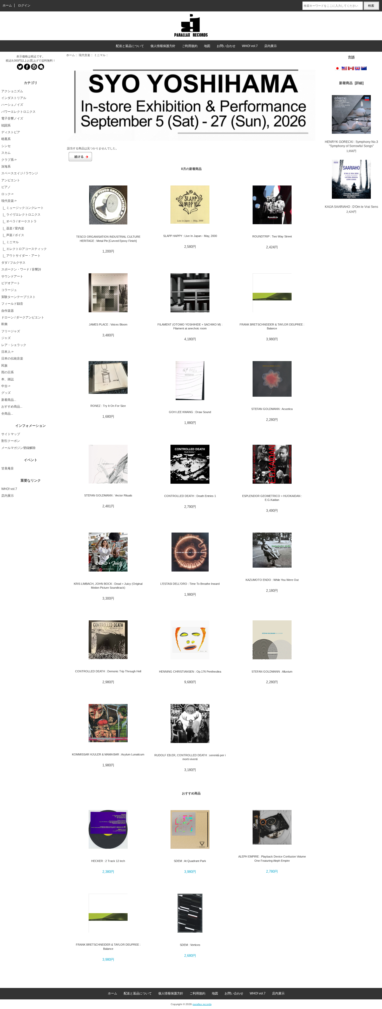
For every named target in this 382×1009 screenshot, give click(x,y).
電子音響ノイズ (12, 118)
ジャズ (6, 338)
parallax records (202, 1004)
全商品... (7, 413)
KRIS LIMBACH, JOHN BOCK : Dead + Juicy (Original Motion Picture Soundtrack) (108, 585)
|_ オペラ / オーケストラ (19, 221)
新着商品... (8, 400)
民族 (4, 365)
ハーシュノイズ (12, 105)
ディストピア (10, 132)
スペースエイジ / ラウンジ (19, 173)
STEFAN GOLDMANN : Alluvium (272, 671)
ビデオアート (10, 283)
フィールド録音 (12, 304)
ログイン (24, 5)
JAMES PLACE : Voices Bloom (108, 324)
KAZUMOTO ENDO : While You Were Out (272, 579)
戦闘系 (6, 125)
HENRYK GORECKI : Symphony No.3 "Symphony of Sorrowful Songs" (351, 144)
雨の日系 (7, 372)
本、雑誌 (7, 379)
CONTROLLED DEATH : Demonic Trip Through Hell (108, 671)
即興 (4, 324)
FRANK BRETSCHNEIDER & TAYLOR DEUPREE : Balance (272, 326)
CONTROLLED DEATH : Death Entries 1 (190, 495)
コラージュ (9, 290)
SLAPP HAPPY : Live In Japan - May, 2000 (190, 235)
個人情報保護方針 (162, 46)
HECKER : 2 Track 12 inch (108, 860)
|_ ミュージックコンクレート (22, 208)
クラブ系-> (9, 160)
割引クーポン (10, 441)
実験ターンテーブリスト (18, 297)
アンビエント (10, 180)
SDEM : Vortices (190, 944)
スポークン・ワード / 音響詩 (21, 269)
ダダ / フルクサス (13, 262)
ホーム (7, 5)
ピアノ (6, 187)
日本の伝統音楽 (12, 358)
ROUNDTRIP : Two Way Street (272, 236)
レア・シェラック (13, 345)
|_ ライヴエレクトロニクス (21, 214)
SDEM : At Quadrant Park (190, 860)
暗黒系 (6, 139)
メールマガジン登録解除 (18, 448)
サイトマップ (10, 434)
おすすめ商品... (11, 406)
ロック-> (7, 194)
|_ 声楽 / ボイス (12, 235)
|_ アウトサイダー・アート (21, 255)
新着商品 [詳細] (351, 83)
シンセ (6, 146)
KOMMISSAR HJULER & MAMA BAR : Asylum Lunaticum (108, 754)
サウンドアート (12, 276)
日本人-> (7, 352)
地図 (207, 46)
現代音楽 (84, 55)
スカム (6, 153)
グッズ (6, 393)
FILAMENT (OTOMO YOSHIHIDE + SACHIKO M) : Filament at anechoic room (189, 326)
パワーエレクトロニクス (18, 112)
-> (9, 201)
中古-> (5, 386)
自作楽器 (7, 311)
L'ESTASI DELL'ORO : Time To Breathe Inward (190, 583)
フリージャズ (10, 331)
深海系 (6, 166)
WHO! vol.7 (250, 46)
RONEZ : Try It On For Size (108, 405)
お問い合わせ (226, 46)
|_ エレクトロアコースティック (24, 249)
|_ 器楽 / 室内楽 (12, 228)
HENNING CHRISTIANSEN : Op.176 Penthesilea (190, 671)
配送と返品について (130, 46)
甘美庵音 (7, 468)
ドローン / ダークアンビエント (22, 317)
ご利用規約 (189, 46)
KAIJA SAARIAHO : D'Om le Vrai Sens (351, 207)
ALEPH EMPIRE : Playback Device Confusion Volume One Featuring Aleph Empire (272, 858)
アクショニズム (12, 91)
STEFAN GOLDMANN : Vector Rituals (108, 495)
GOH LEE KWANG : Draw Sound (190, 412)
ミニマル (100, 55)
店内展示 (270, 46)
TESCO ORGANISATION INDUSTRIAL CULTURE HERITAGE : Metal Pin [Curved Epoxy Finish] (108, 238)
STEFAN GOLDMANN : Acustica (272, 408)
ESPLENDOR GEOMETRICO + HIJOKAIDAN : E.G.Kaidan (272, 497)
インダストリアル (13, 98)
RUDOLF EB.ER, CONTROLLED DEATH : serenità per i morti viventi (190, 757)
